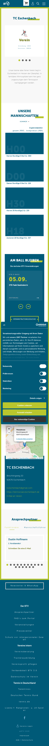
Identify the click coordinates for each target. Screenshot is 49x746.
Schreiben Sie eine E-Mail (19, 549)
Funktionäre (12, 527)
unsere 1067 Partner (18, 337)
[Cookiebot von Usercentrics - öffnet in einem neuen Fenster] (35, 325)
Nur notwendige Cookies (24, 419)
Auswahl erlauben (24, 412)
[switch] (42, 374)
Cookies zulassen (24, 405)
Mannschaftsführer (35, 527)
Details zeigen (36, 398)
